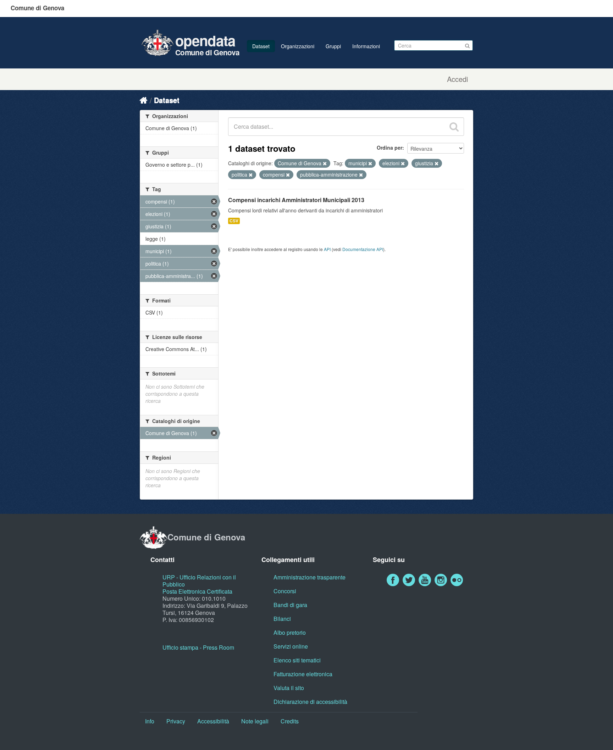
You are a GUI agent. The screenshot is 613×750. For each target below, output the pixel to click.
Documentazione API (362, 249)
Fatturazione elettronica (303, 674)
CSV (234, 221)
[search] (454, 126)
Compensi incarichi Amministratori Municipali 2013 (296, 200)
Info (149, 721)
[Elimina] (325, 163)
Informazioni (366, 46)
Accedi (457, 79)
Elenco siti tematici (297, 660)
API (327, 249)
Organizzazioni (297, 46)
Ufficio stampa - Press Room (198, 647)
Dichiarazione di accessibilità (310, 702)
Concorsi (285, 591)
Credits (290, 721)
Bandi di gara (290, 605)
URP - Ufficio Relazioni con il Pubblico (199, 580)
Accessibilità (213, 721)
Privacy (175, 721)
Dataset (261, 46)
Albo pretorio (290, 632)
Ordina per (389, 147)
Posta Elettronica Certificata (197, 591)
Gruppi (333, 46)
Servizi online (291, 646)
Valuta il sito (289, 688)
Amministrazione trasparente (310, 577)
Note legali (255, 721)
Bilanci (282, 619)
